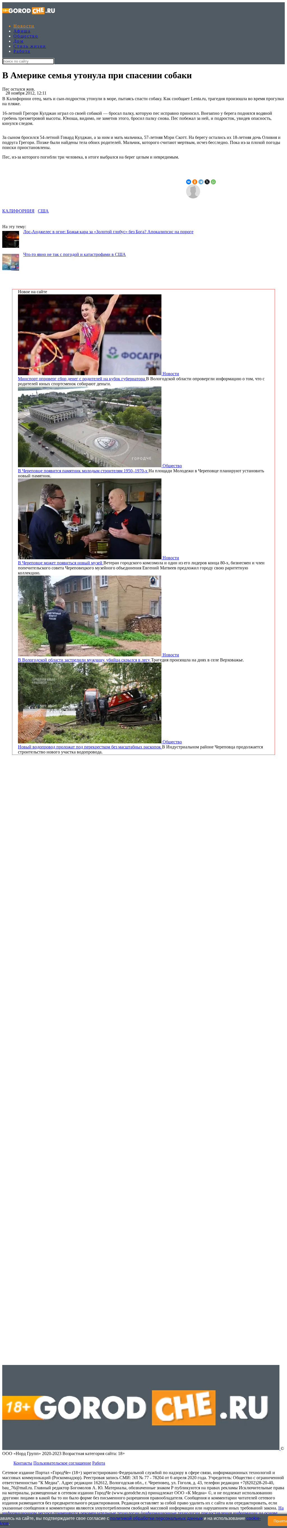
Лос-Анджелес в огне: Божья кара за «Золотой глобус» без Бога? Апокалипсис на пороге (108, 231)
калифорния (18, 211)
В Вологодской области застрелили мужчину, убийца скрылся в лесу (84, 660)
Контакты (22, 1463)
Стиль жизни (29, 46)
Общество (25, 36)
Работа (21, 51)
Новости (24, 26)
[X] (207, 181)
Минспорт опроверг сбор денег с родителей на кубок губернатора (82, 378)
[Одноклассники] (194, 181)
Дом (18, 41)
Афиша (22, 31)
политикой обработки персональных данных (156, 1518)
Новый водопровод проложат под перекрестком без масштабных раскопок (90, 746)
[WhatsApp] (213, 181)
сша (43, 211)
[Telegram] (200, 181)
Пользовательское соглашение (62, 1463)
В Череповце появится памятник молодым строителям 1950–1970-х (83, 470)
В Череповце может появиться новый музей (60, 562)
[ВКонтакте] (188, 181)
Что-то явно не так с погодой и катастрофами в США (74, 254)
